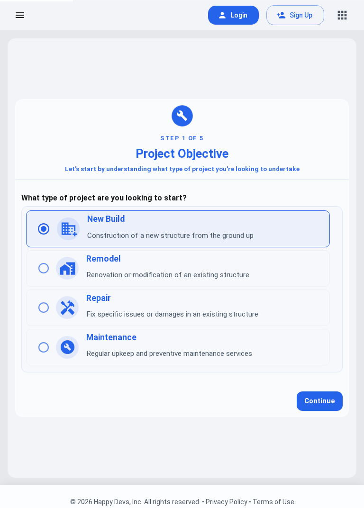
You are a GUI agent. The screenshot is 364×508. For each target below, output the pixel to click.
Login (239, 15)
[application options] (342, 15)
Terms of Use (273, 502)
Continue (319, 401)
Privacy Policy (226, 502)
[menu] (19, 15)
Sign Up (301, 15)
